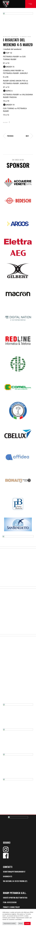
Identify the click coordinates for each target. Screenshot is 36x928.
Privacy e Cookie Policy (11, 907)
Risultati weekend (10, 36)
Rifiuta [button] (20, 923)
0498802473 (7, 876)
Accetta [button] (27, 923)
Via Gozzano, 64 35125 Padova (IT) (15, 881)
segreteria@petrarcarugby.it (14, 871)
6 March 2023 (25, 36)
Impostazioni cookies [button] (9, 923)
